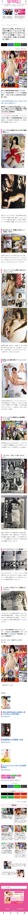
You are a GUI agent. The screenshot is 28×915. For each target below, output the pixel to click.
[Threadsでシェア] (11, 563)
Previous (1, 14)
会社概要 (7, 908)
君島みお (12, 780)
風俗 (9, 777)
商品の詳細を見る (5, 716)
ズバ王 (11, 685)
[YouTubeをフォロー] (20, 794)
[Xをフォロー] (7, 794)
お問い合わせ (14, 910)
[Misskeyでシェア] (23, 559)
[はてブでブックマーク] (17, 563)
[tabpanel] (7, 13)
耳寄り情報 (4, 777)
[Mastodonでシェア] (11, 559)
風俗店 (13, 777)
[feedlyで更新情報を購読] (7, 797)
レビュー (8, 775)
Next (27, 14)
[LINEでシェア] (23, 563)
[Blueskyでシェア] (17, 559)
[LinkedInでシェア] (14, 566)
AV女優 (3, 775)
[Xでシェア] (5, 559)
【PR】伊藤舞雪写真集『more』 (9, 101)
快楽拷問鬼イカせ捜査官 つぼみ (12, 739)
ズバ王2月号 (12, 634)
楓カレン (18, 780)
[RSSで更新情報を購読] (20, 797)
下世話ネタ (14, 775)
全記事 (19, 775)
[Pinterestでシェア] (8, 566)
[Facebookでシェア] (5, 563)
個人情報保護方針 (20, 908)
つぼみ (8, 780)
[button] (24, 44)
